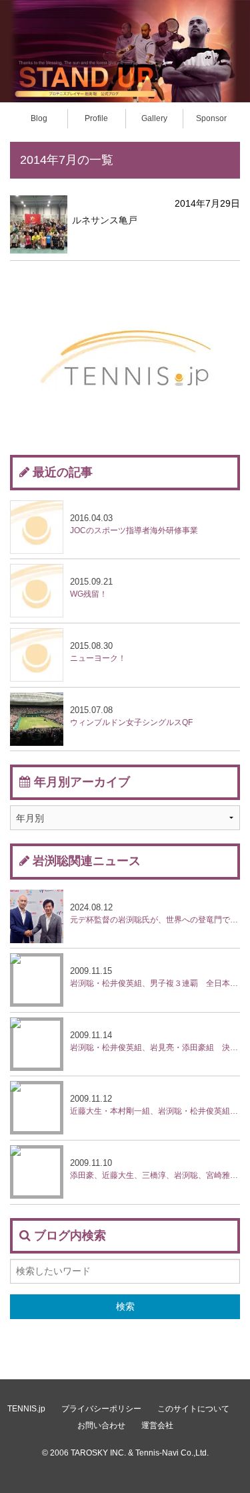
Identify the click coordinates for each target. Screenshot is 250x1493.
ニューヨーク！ (98, 652)
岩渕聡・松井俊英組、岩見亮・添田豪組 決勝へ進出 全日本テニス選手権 (155, 1041)
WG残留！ (91, 588)
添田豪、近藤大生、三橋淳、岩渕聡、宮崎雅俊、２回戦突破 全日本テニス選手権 (155, 1169)
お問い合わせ (101, 1425)
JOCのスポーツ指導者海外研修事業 (134, 524)
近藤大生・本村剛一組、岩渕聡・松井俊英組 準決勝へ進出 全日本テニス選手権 (155, 1105)
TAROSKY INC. (98, 1453)
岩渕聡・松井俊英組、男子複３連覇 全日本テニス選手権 (155, 977)
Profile (96, 118)
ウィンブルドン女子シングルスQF (131, 716)
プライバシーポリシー (101, 1408)
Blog (39, 118)
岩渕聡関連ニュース (87, 861)
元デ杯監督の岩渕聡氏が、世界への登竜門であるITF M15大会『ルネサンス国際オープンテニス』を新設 (155, 913)
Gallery (154, 118)
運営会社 (157, 1425)
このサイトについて (193, 1408)
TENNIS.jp (26, 1408)
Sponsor (211, 118)
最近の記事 (63, 472)
